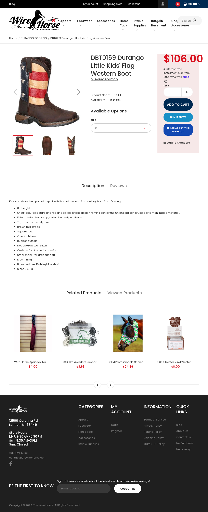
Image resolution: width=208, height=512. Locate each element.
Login (114, 425)
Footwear (84, 426)
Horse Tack (85, 432)
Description (92, 185)
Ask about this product (180, 129)
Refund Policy (152, 432)
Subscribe (127, 489)
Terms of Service (155, 420)
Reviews (118, 185)
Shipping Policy (154, 438)
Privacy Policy (153, 426)
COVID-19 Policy (154, 444)
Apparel (83, 420)
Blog (179, 425)
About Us (182, 431)
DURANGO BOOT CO (104, 79)
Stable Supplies (88, 444)
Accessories (86, 438)
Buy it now (178, 117)
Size (93, 120)
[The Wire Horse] (34, 29)
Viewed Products (124, 293)
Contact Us (183, 437)
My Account (90, 4)
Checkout (134, 4)
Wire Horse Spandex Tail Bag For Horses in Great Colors (50, 362)
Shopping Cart (112, 4)
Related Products (83, 293)
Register (116, 431)
